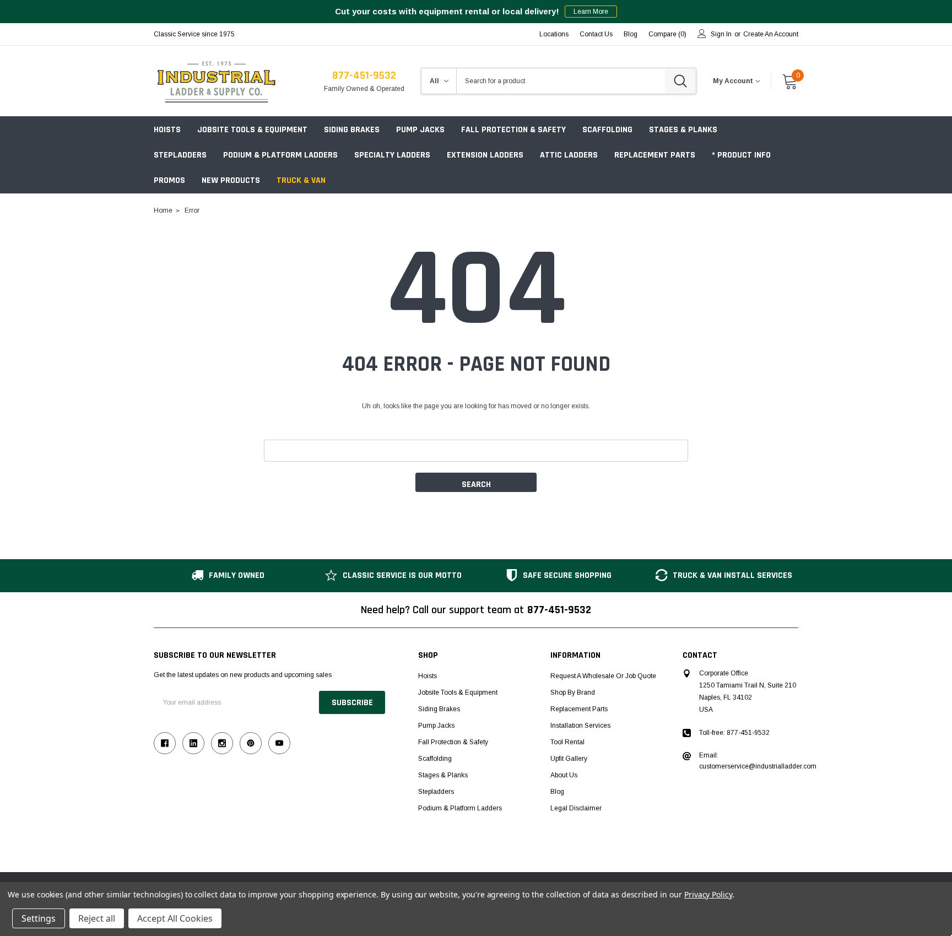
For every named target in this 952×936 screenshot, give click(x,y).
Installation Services (580, 725)
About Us (563, 775)
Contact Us (596, 34)
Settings (38, 918)
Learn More (591, 11)
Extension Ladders (485, 155)
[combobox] (561, 81)
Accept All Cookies (175, 918)
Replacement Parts (654, 155)
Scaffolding (607, 130)
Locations (554, 34)
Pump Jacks (420, 130)
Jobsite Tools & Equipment (252, 130)
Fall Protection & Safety (513, 130)
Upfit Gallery (568, 758)
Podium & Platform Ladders (280, 155)
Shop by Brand (572, 692)
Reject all (96, 918)
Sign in (721, 34)
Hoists (167, 130)
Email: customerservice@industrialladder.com (757, 760)
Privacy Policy (708, 894)
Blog (557, 792)
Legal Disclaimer (576, 808)
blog (630, 34)
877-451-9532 (364, 75)
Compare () (667, 34)
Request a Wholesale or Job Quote (603, 676)
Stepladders (180, 155)
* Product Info (741, 155)
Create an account (770, 34)
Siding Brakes (352, 130)
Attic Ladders (569, 155)
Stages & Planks (683, 130)
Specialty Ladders (392, 155)
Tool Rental (567, 742)
